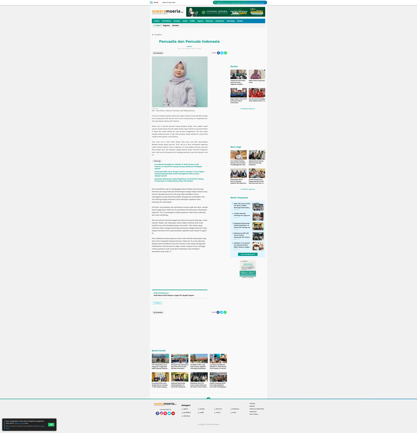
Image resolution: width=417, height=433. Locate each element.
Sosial (185, 21)
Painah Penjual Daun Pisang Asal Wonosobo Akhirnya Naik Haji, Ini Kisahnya (256, 181)
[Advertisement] (218, 88)
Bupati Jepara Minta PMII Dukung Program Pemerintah (238, 100)
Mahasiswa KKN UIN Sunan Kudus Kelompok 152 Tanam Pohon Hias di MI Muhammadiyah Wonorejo (242, 235)
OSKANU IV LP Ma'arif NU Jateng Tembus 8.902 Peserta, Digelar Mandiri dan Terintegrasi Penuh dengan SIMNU (242, 245)
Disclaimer (253, 411)
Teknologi (231, 21)
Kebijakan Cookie (19, 423)
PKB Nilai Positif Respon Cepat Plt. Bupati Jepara (174, 295)
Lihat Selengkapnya (247, 254)
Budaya (177, 21)
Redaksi (252, 406)
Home (156, 2)
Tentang (252, 403)
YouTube (174, 416)
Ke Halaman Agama (247, 189)
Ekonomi (209, 21)
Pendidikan (166, 21)
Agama (200, 21)
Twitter (170, 416)
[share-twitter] (221, 52)
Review (240, 21)
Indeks (156, 21)
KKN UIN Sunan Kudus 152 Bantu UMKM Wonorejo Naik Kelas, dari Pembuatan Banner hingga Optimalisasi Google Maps (242, 206)
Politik (192, 21)
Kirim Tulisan (254, 414)
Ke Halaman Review (247, 109)
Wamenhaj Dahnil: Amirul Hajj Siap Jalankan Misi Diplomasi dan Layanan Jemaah (238, 181)
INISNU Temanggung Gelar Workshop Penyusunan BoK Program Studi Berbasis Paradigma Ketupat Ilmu (241, 2)
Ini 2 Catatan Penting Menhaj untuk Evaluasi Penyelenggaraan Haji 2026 (237, 163)
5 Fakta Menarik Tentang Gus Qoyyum (242, 214)
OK (51, 425)
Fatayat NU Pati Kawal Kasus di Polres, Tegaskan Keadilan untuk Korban (237, 82)
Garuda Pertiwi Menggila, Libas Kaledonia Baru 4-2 (257, 100)
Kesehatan (220, 21)
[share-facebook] (218, 52)
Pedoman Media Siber (257, 409)
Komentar (159, 53)
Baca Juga (235, 147)
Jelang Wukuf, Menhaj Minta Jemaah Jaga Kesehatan (256, 162)
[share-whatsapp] (225, 52)
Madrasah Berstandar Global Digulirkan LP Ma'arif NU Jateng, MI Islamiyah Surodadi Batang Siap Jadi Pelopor (242, 225)
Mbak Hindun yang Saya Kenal (257, 81)
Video (158, 25)
